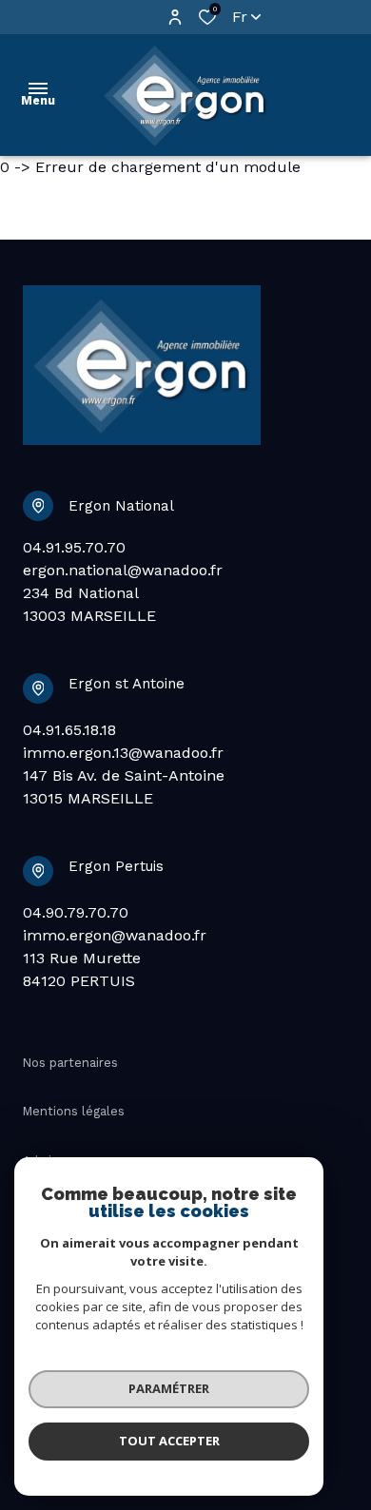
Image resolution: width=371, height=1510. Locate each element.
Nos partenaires (70, 1062)
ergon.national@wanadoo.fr (123, 570)
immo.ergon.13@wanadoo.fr (123, 753)
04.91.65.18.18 (69, 730)
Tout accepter (169, 1440)
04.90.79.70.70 (75, 912)
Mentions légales (74, 1111)
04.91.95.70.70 (74, 547)
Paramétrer (168, 1388)
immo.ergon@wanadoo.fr (114, 935)
